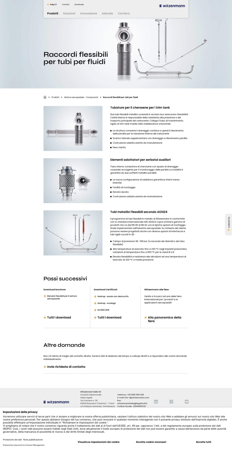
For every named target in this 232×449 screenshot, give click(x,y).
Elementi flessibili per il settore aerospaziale (62, 297)
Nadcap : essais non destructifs (113, 296)
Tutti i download (59, 317)
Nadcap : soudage (107, 303)
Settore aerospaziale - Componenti (81, 97)
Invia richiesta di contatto (66, 367)
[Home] (172, 6)
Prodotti (55, 97)
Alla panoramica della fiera (164, 319)
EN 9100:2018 (103, 310)
